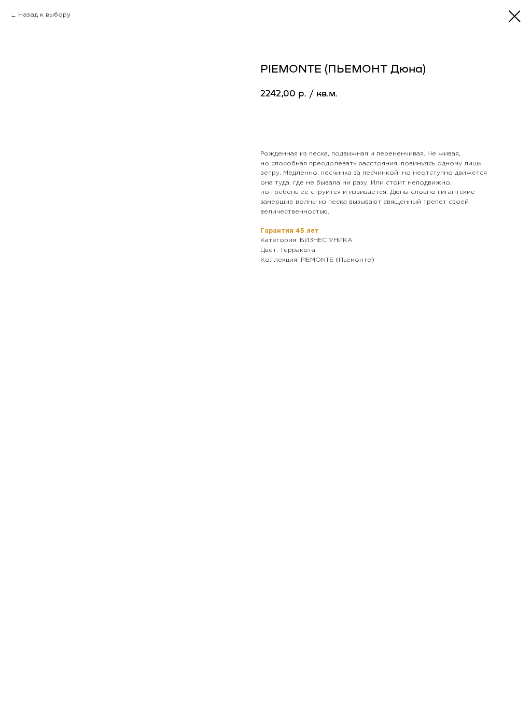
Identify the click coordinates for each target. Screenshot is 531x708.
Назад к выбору (44, 15)
